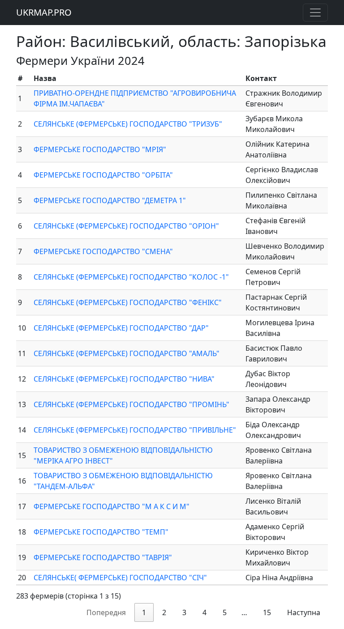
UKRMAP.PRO (44, 12)
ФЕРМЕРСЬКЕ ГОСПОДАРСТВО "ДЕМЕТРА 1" (110, 200)
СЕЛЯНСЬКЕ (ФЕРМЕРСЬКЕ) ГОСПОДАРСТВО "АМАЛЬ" (126, 353)
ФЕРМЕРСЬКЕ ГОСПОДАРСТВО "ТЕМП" (101, 532)
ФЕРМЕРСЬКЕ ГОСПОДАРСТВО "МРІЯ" (100, 149)
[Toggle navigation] (315, 12)
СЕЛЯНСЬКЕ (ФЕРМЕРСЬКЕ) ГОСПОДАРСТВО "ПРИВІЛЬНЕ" (135, 430)
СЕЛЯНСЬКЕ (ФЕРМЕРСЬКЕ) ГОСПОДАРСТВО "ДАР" (121, 328)
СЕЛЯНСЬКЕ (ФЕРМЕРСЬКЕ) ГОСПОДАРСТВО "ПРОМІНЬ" (131, 404)
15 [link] (267, 612)
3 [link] (184, 612)
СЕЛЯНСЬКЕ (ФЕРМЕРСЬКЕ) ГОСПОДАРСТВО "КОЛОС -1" (131, 277)
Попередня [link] (106, 612)
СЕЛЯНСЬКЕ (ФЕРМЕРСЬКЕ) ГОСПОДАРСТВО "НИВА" (124, 379)
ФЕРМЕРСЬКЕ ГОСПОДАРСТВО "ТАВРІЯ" (103, 557)
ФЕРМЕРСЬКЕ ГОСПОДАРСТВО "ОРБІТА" (103, 175)
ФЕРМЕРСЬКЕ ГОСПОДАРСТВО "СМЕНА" (103, 251)
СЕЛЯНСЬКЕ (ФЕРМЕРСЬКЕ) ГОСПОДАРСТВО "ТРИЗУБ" (128, 124)
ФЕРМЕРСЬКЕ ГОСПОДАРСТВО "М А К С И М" (111, 506)
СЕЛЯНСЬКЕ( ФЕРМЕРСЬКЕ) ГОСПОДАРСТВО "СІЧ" (120, 577)
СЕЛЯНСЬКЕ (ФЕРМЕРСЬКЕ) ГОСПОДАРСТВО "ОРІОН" (126, 226)
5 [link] (225, 612)
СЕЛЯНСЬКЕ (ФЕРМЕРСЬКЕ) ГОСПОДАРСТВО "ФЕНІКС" (128, 302)
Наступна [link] (303, 612)
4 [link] (204, 612)
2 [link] (164, 612)
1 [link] (144, 612)
